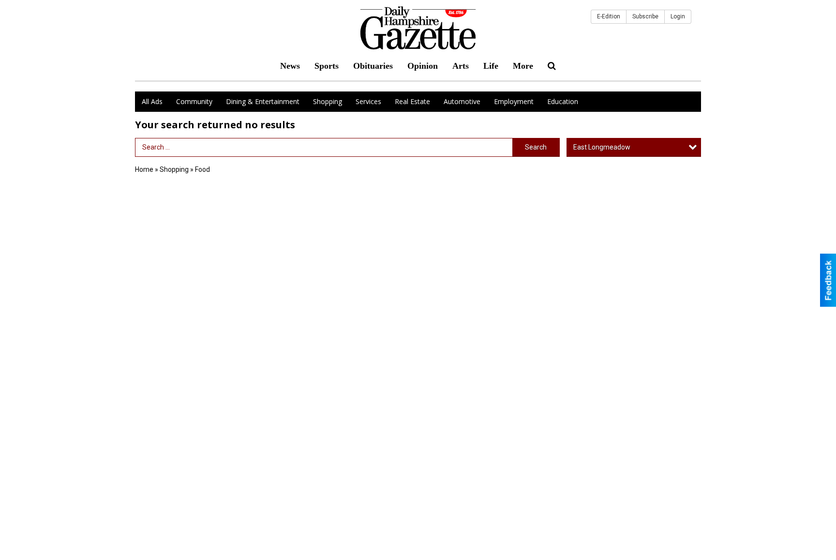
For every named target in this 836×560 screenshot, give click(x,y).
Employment (514, 101)
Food (202, 169)
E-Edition (608, 16)
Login (678, 16)
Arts (460, 66)
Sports (326, 66)
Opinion (422, 66)
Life (490, 66)
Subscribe (645, 16)
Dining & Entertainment (262, 101)
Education (562, 101)
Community (194, 101)
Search (536, 147)
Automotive (462, 101)
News (290, 66)
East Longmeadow (601, 147)
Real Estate (412, 101)
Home (144, 169)
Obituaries (373, 66)
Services (368, 101)
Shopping (327, 101)
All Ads (152, 101)
